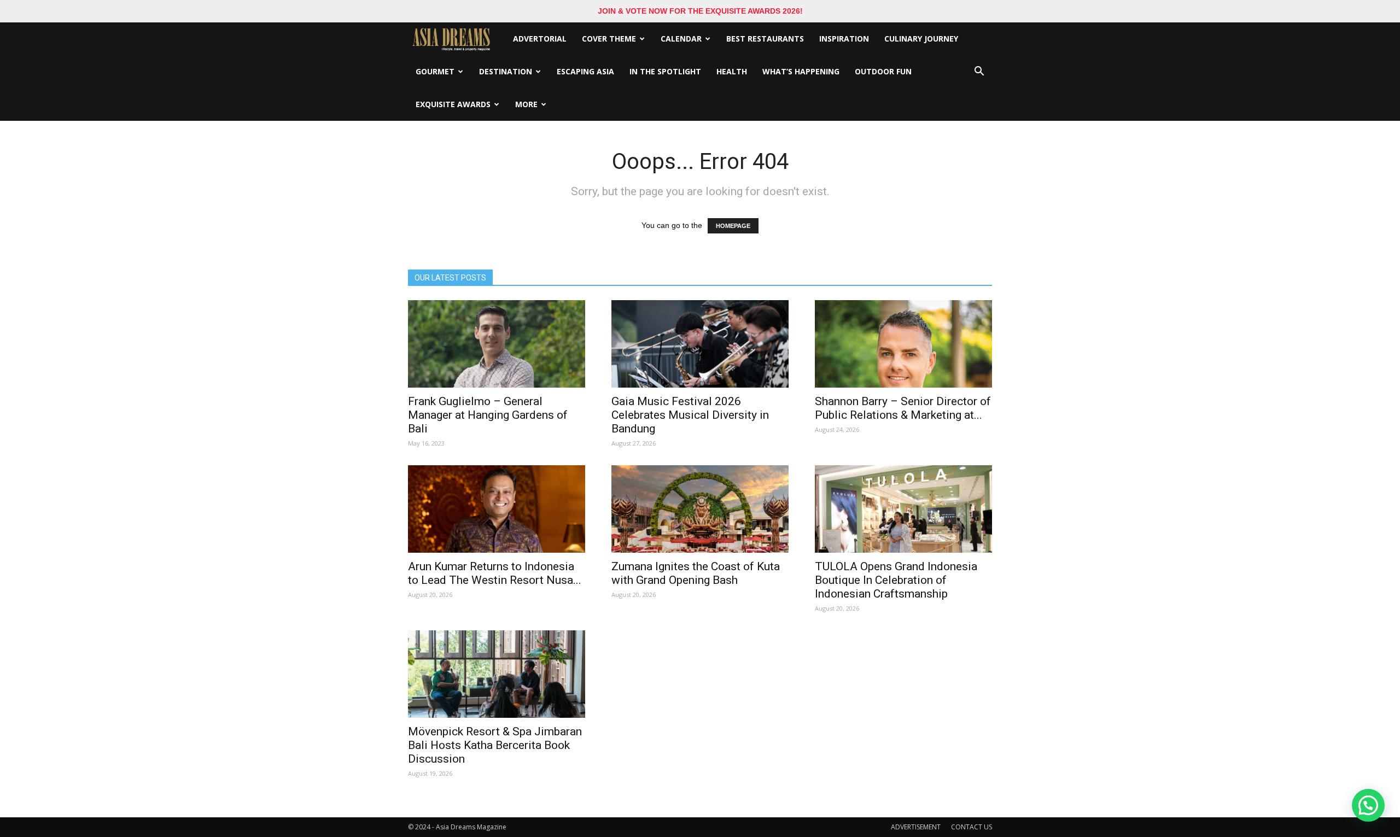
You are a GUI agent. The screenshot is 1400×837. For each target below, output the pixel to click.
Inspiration (844, 38)
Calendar (681, 38)
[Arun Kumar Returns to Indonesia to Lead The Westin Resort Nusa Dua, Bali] (496, 509)
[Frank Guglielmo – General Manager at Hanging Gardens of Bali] (496, 344)
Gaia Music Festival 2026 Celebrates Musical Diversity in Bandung (690, 415)
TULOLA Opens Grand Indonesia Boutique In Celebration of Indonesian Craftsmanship (896, 580)
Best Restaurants (765, 38)
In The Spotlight (665, 71)
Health (731, 71)
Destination (505, 71)
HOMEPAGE (733, 226)
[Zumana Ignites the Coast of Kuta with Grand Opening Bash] (700, 509)
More (526, 104)
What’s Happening (800, 71)
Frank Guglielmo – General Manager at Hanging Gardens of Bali (488, 415)
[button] (979, 71)
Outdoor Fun (883, 71)
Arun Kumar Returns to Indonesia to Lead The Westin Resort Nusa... (494, 573)
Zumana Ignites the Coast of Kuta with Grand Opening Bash (695, 573)
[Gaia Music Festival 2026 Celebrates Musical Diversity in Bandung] (700, 344)
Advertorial (540, 38)
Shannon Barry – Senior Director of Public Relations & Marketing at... (903, 408)
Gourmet (435, 71)
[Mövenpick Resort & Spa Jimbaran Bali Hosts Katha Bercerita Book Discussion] (496, 674)
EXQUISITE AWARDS (453, 104)
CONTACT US (971, 827)
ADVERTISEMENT (916, 827)
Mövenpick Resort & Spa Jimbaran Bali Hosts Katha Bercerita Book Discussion (495, 745)
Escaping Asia (585, 71)
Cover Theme (609, 38)
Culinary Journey (921, 38)
